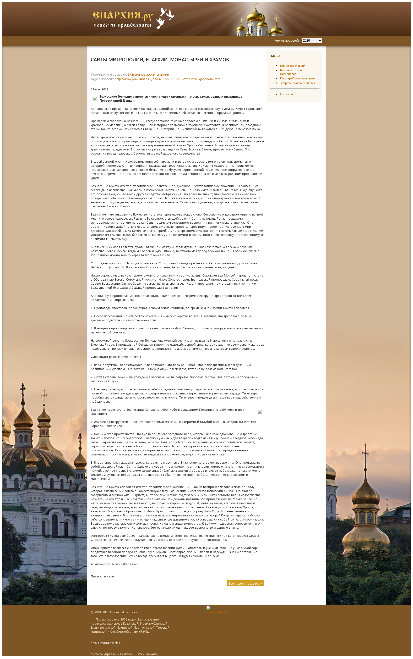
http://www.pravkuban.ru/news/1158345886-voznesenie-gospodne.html (168, 79)
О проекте (286, 94)
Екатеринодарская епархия (148, 74)
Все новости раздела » (245, 583)
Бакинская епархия (292, 65)
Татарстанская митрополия (297, 83)
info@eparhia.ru (111, 643)
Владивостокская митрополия (291, 72)
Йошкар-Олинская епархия (298, 78)
